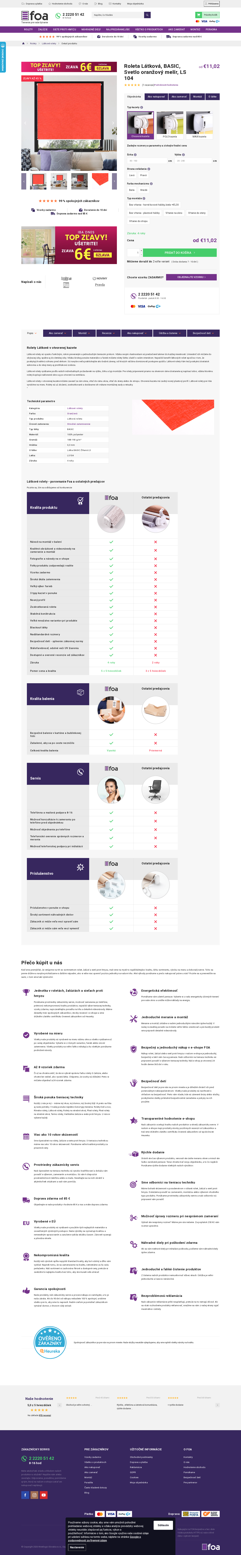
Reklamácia (136, 1467)
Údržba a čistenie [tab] (168, 333)
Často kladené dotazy (95, 1487)
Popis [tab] (30, 333)
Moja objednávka (135, 3)
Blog (100, 3)
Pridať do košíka (180, 252)
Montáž (197, 96)
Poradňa (88, 1482)
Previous (23, 181)
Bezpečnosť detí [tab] (202, 333)
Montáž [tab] (83, 333)
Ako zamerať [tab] (56, 333)
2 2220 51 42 (73, 14)
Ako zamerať (179, 96)
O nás (85, 3)
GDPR (133, 1472)
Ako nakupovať (156, 96)
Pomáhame (189, 1472)
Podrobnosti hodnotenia (166, 85)
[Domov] (23, 43)
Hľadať (147, 15)
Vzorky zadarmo (92, 1457)
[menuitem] (28, 29)
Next (114, 181)
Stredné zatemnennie (78, 424)
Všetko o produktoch (95, 1462)
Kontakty (117, 3)
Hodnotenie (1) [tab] (108, 333)
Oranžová (72, 413)
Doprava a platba (34, 3)
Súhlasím (163, 1525)
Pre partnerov (190, 1482)
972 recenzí (45, 1415)
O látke (213, 96)
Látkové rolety (74, 408)
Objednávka (134, 96)
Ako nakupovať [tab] (135, 333)
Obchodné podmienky (141, 1457)
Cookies (134, 1477)
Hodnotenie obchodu (62, 3)
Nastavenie (77, 1547)
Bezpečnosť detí (192, 1477)
